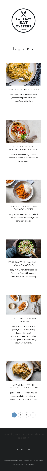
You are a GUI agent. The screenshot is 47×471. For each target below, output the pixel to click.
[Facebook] (18, 449)
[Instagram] (29, 449)
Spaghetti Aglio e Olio (23, 89)
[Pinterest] (25, 449)
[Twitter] (22, 449)
